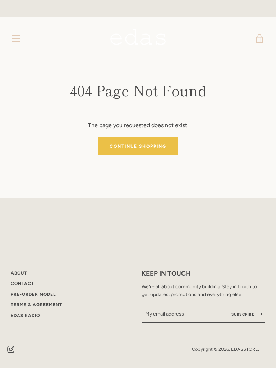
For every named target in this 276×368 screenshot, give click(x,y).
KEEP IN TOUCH (166, 273)
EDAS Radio (25, 315)
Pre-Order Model (33, 294)
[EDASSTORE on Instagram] (10, 348)
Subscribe (243, 314)
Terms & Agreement (36, 304)
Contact (22, 283)
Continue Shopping (138, 146)
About (19, 273)
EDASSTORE (244, 349)
